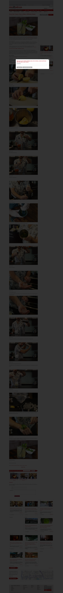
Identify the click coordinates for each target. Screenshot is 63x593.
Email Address (19, 63)
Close (49, 59)
